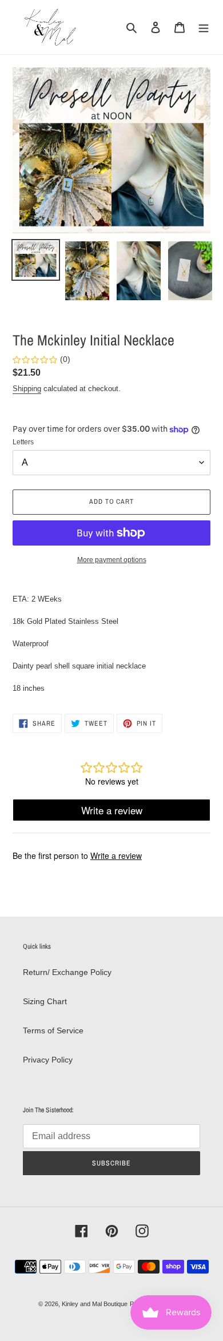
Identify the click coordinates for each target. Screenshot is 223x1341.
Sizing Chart (45, 1001)
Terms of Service (53, 1030)
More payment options (111, 560)
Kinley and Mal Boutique (95, 1303)
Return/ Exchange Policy (67, 972)
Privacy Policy (48, 1059)
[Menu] (204, 27)
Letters (23, 442)
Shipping (27, 388)
